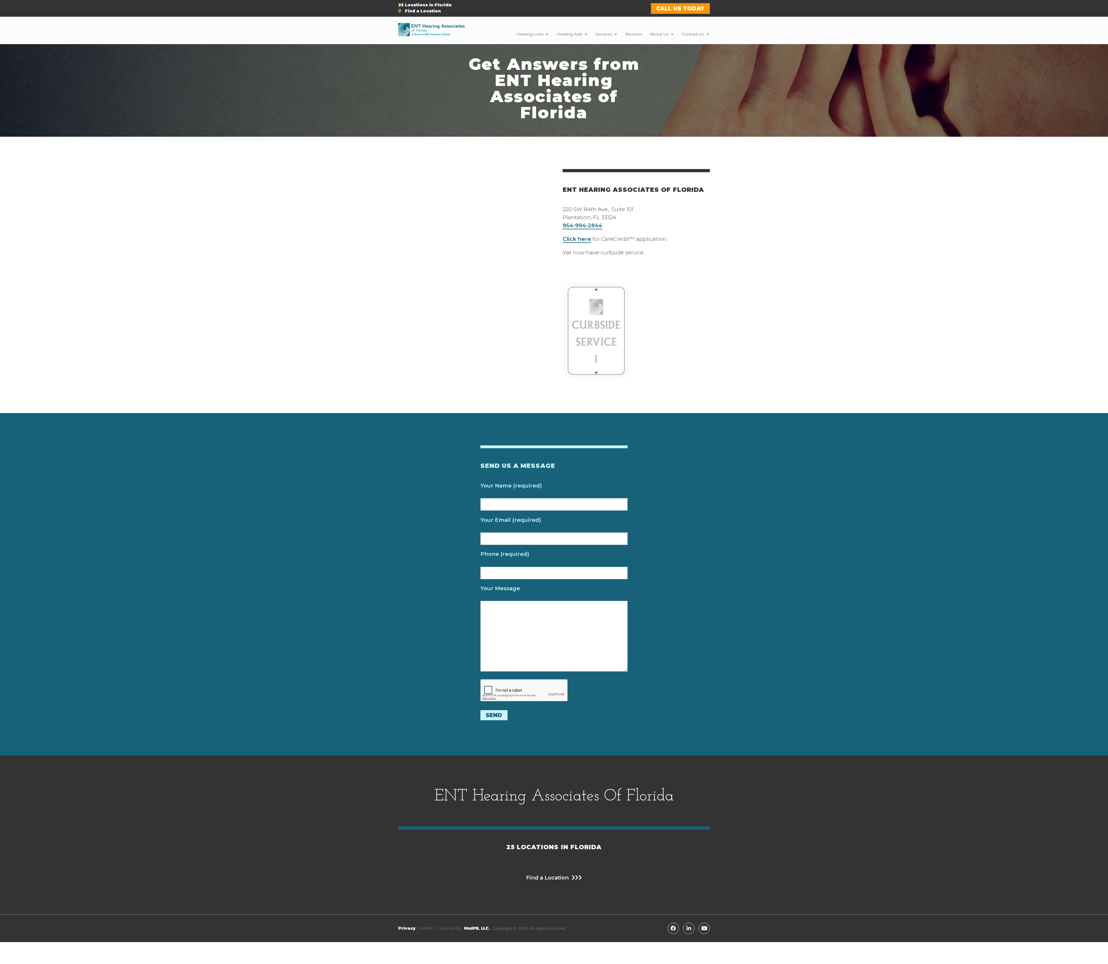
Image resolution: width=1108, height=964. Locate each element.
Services (604, 34)
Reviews (633, 34)
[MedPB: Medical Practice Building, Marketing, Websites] (464, 928)
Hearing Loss (529, 34)
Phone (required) (504, 554)
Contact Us (693, 34)
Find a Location (422, 11)
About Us (659, 34)
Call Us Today (680, 8)
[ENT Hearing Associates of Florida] (431, 30)
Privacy (406, 928)
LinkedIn (688, 928)
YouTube (704, 928)
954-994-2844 (582, 225)
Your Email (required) (510, 520)
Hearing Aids (569, 34)
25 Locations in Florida (425, 4)
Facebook (673, 928)
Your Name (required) (511, 485)
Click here (577, 239)
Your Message (500, 588)
